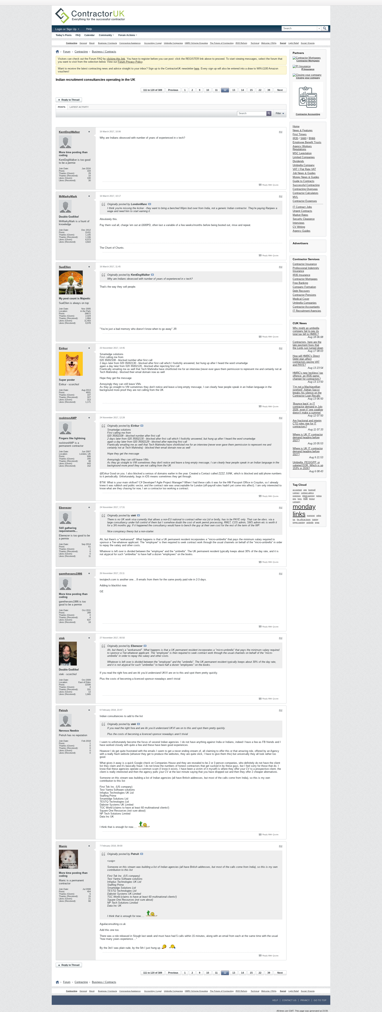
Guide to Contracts (303, 181)
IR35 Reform (241, 43)
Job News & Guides (304, 173)
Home (296, 126)
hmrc (300, 499)
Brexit (92, 43)
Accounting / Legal (153, 43)
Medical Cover (301, 298)
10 (207, 90)
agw (305, 490)
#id (280, 131)
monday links (304, 510)
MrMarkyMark (68, 196)
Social (283, 43)
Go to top (320, 1000)
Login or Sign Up (66, 29)
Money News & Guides (306, 177)
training (315, 520)
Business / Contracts (107, 43)
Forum (66, 51)
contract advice (307, 493)
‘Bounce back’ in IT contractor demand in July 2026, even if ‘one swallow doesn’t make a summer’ (308, 408)
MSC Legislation (302, 153)
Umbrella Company (304, 165)
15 (251, 90)
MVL (295, 197)
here (196, 68)
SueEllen (65, 267)
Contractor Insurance (305, 264)
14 (242, 90)
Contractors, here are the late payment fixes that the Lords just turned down (308, 345)
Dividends (298, 161)
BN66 (312, 138)
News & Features (303, 130)
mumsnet (311, 516)
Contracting (71, 43)
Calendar (89, 35)
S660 (303, 138)
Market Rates (300, 214)
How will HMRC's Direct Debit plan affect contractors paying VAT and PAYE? (306, 360)
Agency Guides (301, 230)
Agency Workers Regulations (302, 148)
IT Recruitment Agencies (307, 310)
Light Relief (293, 43)
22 (260, 90)
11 (216, 90)
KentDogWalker (69, 131)
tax (294, 520)
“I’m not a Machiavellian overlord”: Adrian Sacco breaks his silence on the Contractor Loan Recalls (307, 391)
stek (62, 638)
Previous (173, 90)
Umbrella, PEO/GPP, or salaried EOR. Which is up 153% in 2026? (308, 465)
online (318, 516)
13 (233, 90)
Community (105, 35)
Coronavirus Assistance (130, 43)
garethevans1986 (70, 573)
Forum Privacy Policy (130, 61)
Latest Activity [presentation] (79, 107)
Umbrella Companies (173, 43)
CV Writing (299, 226)
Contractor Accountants (306, 306)
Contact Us (289, 1000)
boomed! (312, 490)
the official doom (304, 520)
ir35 (305, 498)
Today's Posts (64, 35)
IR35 (295, 138)
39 (268, 90)
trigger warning (299, 523)
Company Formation (304, 286)
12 (225, 90)
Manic (63, 846)
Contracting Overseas (305, 189)
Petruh (63, 710)
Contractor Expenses (305, 200)
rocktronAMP (68, 417)
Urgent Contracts (302, 210)
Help (89, 28)
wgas (317, 523)
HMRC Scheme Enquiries (196, 43)
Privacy (305, 1000)
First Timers (300, 134)
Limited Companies (304, 157)
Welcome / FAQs (268, 43)
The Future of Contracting (222, 43)
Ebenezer (65, 507)
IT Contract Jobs (302, 206)
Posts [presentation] (61, 107)
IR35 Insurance (301, 274)
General (83, 43)
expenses (297, 496)
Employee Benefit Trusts (307, 142)
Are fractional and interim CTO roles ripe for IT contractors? (307, 423)
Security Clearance (304, 218)
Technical (255, 43)
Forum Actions (126, 35)
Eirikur (63, 348)
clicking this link (116, 58)
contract (296, 493)
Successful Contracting (306, 185)
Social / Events (308, 43)
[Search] (324, 28)
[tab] (61, 107)
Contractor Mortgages (305, 278)
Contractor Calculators (305, 193)
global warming (308, 496)
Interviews (298, 222)
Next (280, 90)
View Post (149, 204)
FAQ (78, 35)
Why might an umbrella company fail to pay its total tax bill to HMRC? (306, 331)
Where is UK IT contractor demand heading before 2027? (308, 437)
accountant (297, 490)
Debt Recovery (301, 290)
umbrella (309, 523)
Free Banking (300, 282)
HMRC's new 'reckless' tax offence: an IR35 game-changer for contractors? (308, 375)
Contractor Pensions (304, 294)
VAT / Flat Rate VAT (304, 169)
